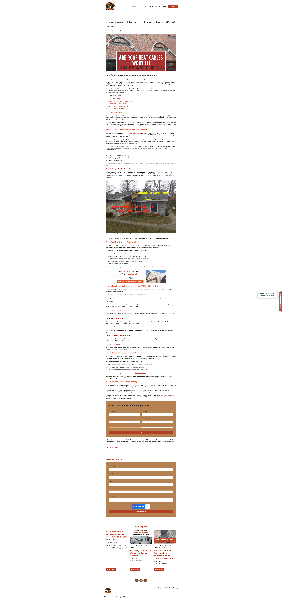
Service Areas (149, 6)
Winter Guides (113, 447)
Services (133, 6)
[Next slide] (174, 208)
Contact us (173, 6)
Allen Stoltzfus (110, 26)
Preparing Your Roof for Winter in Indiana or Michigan (141, 553)
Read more (110, 569)
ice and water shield (134, 133)
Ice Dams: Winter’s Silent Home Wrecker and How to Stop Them (116, 534)
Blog (164, 6)
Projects (157, 6)
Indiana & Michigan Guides (137, 546)
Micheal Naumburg (111, 539)
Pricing (140, 6)
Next (141, 432)
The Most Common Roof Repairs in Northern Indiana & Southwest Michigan (163, 554)
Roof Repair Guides (164, 547)
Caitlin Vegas (133, 558)
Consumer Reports (140, 373)
